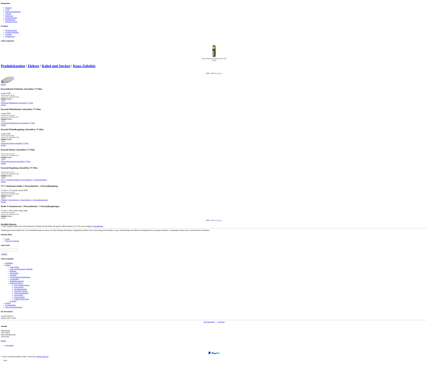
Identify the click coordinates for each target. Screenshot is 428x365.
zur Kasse (221, 322)
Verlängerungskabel (21, 293)
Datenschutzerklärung (13, 12)
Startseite (8, 8)
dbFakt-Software (42, 357)
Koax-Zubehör (84, 66)
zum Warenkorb (209, 322)
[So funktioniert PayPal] (214, 354)
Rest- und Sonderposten (13, 307)
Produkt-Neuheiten (12, 32)
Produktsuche (10, 36)
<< (216, 73)
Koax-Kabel (18, 295)
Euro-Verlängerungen (21, 285)
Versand (8, 14)
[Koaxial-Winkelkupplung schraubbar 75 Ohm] (18, 123)
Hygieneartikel (10, 305)
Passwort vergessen (12, 241)
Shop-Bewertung (11, 22)
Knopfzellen (14, 273)
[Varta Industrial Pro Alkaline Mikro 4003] (214, 57)
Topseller (8, 34)
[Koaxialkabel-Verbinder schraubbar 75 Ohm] (7, 83)
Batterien (13, 271)
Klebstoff (13, 275)
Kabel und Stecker (56, 66)
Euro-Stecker (19, 287)
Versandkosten (98, 226)
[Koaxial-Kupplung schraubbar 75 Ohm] (15, 161)
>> (221, 73)
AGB (7, 10)
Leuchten (13, 301)
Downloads (9, 345)
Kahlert (8, 303)
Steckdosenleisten (20, 289)
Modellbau (9, 263)
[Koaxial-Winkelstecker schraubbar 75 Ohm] (17, 103)
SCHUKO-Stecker (21, 291)
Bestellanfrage (10, 20)
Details (3, 85)
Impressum (9, 16)
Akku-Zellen (14, 267)
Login (7, 239)
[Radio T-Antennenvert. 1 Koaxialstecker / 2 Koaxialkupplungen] (24, 200)
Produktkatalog (13, 66)
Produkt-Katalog (11, 30)
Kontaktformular (11, 18)
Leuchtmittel (14, 279)
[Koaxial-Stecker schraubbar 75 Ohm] (14, 143)
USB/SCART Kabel (21, 299)
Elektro (33, 66)
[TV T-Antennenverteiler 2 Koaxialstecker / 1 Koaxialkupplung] (24, 180)
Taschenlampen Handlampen (20, 277)
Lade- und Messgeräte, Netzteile (21, 269)
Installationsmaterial (17, 281)
